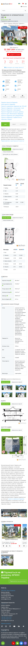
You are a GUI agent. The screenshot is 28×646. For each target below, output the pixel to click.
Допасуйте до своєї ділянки (10, 154)
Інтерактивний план (8, 151)
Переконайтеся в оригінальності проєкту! (12, 141)
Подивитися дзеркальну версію (9, 21)
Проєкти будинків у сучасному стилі (12, 108)
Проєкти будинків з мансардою (11, 110)
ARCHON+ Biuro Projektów (8, 590)
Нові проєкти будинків (8, 104)
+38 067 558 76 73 (6, 619)
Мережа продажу (6, 623)
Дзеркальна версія (18, 149)
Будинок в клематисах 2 (11, 539)
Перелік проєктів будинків (9, 102)
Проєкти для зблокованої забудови (12, 113)
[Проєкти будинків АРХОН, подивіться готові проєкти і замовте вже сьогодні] (6, 3)
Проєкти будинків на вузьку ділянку (12, 112)
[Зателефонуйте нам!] (13, 643)
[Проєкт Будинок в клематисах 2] (11, 531)
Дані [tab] (5, 124)
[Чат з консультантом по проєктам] (17, 643)
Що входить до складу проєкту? (15, 67)
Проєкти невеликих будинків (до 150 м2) (14, 106)
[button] (13, 643)
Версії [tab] (14, 124)
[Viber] (25, 643)
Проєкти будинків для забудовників (12, 115)
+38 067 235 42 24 (6, 617)
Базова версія (5, 19)
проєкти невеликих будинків (16, 499)
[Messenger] (21, 643)
